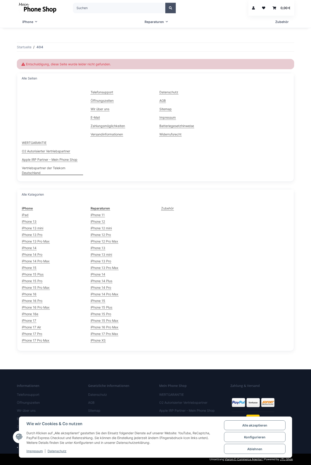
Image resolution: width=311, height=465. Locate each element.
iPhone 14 (29, 248)
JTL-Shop (286, 459)
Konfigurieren (254, 437)
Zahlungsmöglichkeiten (108, 126)
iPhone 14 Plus (101, 281)
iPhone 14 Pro (32, 254)
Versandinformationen (107, 134)
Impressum (34, 451)
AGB (162, 100)
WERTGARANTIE (34, 143)
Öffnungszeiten (102, 100)
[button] (253, 8)
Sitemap (165, 109)
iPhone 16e (30, 314)
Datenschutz (57, 451)
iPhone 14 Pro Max (36, 261)
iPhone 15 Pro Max (36, 287)
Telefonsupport (102, 92)
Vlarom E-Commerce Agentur (244, 459)
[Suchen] (170, 8)
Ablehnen (254, 449)
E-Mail (95, 117)
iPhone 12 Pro (101, 235)
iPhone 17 (29, 320)
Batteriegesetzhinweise (176, 126)
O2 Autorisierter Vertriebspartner (46, 151)
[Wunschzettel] (263, 8)
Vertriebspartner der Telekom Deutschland (43, 170)
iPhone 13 (29, 221)
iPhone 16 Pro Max (36, 307)
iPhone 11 (98, 215)
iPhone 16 (29, 294)
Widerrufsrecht (170, 134)
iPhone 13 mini (32, 228)
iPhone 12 (98, 221)
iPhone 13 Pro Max (36, 241)
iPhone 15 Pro (32, 281)
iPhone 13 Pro (32, 235)
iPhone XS (98, 340)
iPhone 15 (29, 268)
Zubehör (167, 208)
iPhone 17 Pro (32, 334)
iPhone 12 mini (101, 228)
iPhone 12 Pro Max (104, 241)
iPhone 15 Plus (32, 274)
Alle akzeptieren (254, 425)
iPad (25, 215)
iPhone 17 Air (31, 327)
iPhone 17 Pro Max (35, 340)
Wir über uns (100, 109)
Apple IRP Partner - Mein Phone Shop (49, 159)
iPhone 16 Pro (32, 301)
